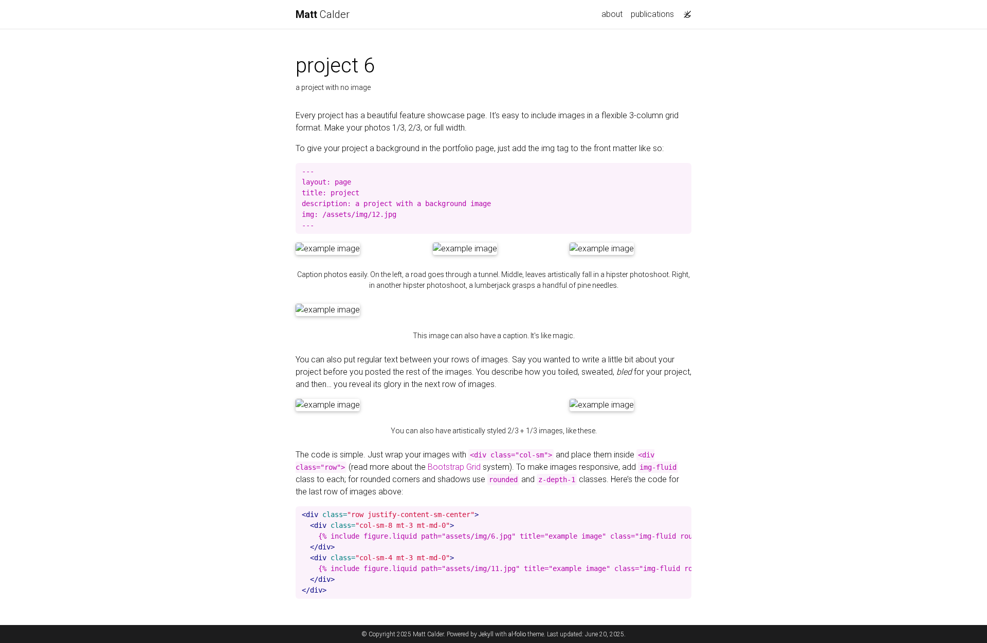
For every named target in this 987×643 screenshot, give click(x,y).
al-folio (517, 634)
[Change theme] (684, 11)
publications (652, 14)
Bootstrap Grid (454, 467)
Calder (323, 14)
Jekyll (486, 634)
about (612, 14)
